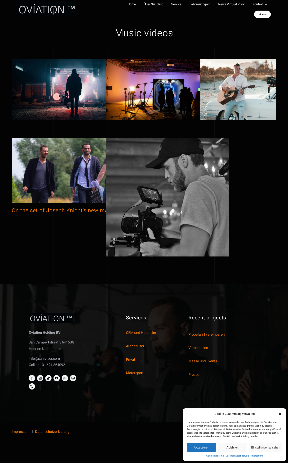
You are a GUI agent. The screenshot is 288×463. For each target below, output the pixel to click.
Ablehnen (232, 447)
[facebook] (32, 378)
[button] (280, 414)
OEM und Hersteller (141, 332)
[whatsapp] (65, 378)
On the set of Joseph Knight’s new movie (63, 211)
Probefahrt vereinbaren (206, 334)
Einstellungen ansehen (265, 447)
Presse (193, 374)
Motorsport (134, 373)
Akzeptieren (201, 447)
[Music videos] (73, 91)
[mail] (73, 378)
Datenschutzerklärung (237, 456)
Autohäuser (135, 346)
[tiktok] (48, 378)
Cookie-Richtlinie (215, 456)
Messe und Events (202, 361)
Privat (130, 359)
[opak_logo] (46, 3)
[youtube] (56, 378)
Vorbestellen (198, 348)
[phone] (32, 386)
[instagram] (40, 378)
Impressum (257, 456)
